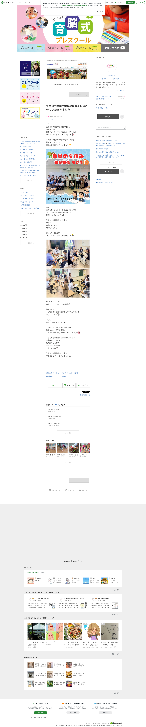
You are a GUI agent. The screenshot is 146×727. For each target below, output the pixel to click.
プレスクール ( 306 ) (27, 195)
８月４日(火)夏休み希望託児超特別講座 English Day (29, 171)
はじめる (40, 712)
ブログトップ (56, 490)
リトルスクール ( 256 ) (27, 199)
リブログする (84, 385)
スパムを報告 (61, 726)
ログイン (140, 2)
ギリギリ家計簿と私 (102, 149)
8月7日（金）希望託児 (27, 159)
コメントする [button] (70, 385)
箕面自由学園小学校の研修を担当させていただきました (30, 142)
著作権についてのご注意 (106, 182)
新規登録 (130, 2)
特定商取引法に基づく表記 (108, 726)
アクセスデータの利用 (92, 726)
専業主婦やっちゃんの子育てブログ (107, 140)
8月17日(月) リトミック (27, 156)
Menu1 (31, 48)
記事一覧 (71, 490)
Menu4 (115, 48)
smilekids (110, 75)
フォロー (109, 117)
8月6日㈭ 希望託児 (26, 162)
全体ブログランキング (103, 96)
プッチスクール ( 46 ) (27, 202)
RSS (99, 179)
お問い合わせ (71, 726)
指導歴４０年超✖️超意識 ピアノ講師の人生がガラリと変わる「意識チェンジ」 (110, 144)
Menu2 (59, 48)
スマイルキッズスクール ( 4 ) (29, 208)
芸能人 (43, 572)
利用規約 (80, 726)
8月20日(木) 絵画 (25, 146)
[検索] (124, 127)
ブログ (53, 119)
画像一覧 (84, 490)
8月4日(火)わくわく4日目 (28, 175)
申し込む (105, 712)
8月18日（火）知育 (26, 153)
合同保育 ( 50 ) (25, 205)
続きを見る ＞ (121, 90)
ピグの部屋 (116, 79)
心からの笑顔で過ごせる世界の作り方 (107, 152)
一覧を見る (110, 162)
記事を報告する (86, 395)
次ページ (79, 95)
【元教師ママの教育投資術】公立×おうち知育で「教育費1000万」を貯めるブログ (110, 156)
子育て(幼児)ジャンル (102, 99)
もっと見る (68, 433)
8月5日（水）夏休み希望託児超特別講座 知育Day (30, 166)
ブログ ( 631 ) (24, 192)
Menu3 (87, 48)
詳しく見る (73, 712)
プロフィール (106, 79)
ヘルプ (120, 726)
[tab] (33, 572)
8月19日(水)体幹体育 (27, 149)
